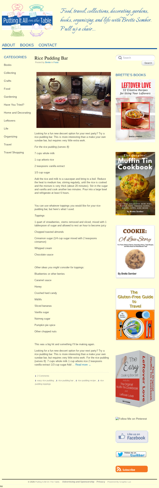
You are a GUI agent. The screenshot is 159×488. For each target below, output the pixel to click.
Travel (7, 144)
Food (7, 88)
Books (7, 64)
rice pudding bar (65, 380)
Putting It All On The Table (47, 482)
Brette (48, 62)
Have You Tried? (14, 104)
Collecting (10, 72)
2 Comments (43, 376)
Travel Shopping (14, 152)
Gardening (10, 96)
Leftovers (9, 120)
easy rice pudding (45, 380)
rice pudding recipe (87, 380)
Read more (83, 364)
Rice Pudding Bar (51, 58)
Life (6, 128)
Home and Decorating (17, 112)
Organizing (10, 136)
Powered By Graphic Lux (119, 482)
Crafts (7, 80)
